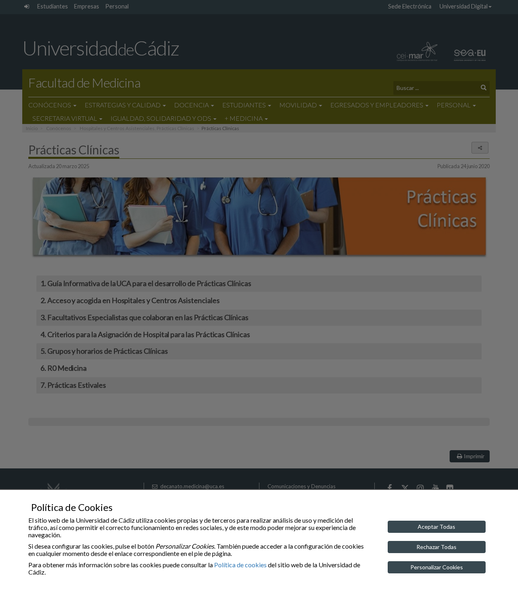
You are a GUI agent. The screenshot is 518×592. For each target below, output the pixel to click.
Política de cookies (240, 564)
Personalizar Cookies (436, 567)
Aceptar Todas (436, 526)
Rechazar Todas (436, 546)
